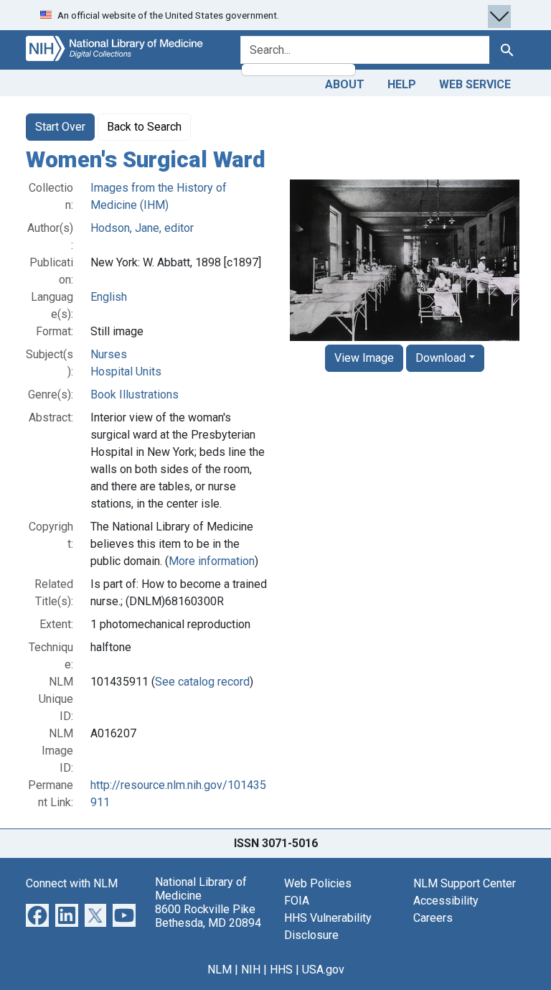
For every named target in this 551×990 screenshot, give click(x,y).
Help (401, 84)
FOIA (296, 900)
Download (440, 358)
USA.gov (323, 969)
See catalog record (202, 681)
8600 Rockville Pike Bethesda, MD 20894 (208, 916)
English (108, 297)
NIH (250, 969)
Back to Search (144, 127)
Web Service (475, 84)
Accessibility (446, 900)
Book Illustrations (134, 394)
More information (212, 561)
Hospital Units (125, 371)
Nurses (108, 354)
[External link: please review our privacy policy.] (37, 914)
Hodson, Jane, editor (142, 228)
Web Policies (318, 883)
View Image (364, 358)
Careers (433, 918)
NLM (219, 969)
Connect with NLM (72, 883)
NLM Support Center (464, 883)
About (344, 84)
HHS (281, 969)
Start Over (60, 127)
